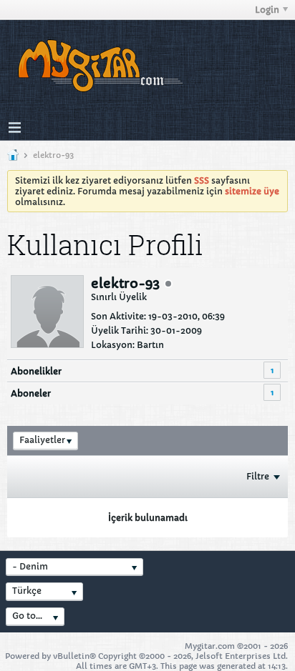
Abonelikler (36, 371)
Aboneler (31, 393)
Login (267, 9)
